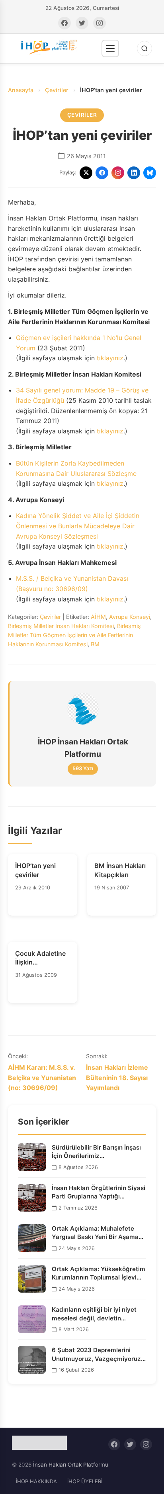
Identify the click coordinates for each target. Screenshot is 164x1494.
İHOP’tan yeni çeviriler (35, 870)
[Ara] (144, 48)
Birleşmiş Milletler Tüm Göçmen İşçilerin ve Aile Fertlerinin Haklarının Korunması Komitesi (74, 634)
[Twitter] (82, 23)
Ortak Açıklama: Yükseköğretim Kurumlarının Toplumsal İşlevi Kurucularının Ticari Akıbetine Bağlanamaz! (98, 1273)
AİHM (98, 616)
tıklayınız (110, 358)
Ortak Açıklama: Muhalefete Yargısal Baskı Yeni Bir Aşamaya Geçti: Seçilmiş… (99, 1233)
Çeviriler (56, 90)
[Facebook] (64, 23)
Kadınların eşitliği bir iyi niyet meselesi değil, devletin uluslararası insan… (94, 1314)
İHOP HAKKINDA (36, 1481)
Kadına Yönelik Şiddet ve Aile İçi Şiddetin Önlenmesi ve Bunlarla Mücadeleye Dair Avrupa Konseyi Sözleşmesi (77, 526)
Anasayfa (20, 90)
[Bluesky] (149, 172)
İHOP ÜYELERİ (84, 1481)
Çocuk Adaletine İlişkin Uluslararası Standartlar (40, 958)
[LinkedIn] (133, 172)
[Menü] (110, 48)
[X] (86, 172)
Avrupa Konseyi (129, 616)
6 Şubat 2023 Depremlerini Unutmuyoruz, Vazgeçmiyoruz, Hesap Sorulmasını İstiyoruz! (97, 1354)
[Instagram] (99, 23)
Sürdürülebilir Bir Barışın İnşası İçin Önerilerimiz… (96, 1152)
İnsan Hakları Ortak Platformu (70, 1464)
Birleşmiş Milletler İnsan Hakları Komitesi (61, 625)
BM (95, 644)
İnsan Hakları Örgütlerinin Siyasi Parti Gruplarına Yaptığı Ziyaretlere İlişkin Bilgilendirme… (98, 1192)
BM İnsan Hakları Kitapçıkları (120, 870)
